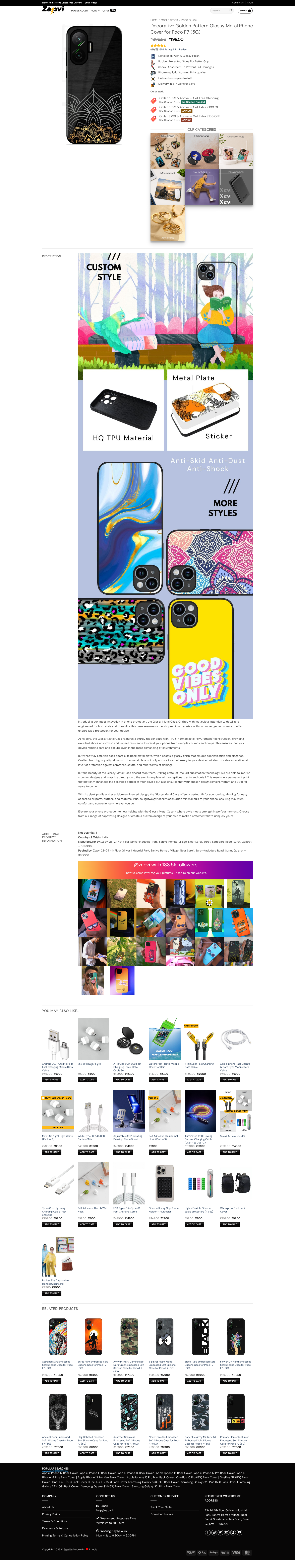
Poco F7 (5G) (188, 20)
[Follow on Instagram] (214, 1532)
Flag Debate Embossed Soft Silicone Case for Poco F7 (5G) (93, 1440)
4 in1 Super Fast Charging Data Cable (199, 1065)
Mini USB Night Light (89, 1064)
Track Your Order (161, 1507)
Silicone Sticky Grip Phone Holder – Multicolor (164, 1210)
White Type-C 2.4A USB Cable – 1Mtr (91, 1137)
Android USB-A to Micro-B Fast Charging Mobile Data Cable (57, 1067)
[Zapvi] (53, 11)
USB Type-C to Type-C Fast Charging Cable (126, 1210)
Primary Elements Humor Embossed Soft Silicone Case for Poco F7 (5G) (234, 1440)
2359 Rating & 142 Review (172, 49)
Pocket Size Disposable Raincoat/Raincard (55, 1282)
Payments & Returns (55, 1528)
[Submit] (231, 11)
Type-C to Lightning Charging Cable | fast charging (54, 1212)
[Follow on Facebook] (208, 1532)
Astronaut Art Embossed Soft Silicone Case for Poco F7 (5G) (57, 1365)
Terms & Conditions (54, 1521)
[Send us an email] (227, 1532)
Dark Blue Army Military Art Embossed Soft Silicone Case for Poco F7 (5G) (200, 1440)
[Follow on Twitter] (220, 1532)
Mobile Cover (79, 10)
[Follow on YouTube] (239, 1532)
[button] (245, 10)
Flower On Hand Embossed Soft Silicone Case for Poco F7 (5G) (235, 1365)
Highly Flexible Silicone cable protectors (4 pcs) (199, 1210)
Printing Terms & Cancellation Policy (65, 1535)
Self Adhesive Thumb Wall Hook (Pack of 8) (163, 1137)
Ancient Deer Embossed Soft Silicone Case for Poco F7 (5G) (57, 1440)
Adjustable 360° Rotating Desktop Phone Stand (127, 1137)
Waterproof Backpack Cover (232, 1210)
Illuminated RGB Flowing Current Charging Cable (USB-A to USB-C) (198, 1139)
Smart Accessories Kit (232, 1136)
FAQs (250, 2)
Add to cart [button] (52, 1079)
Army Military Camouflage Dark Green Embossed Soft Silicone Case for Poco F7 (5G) (128, 1366)
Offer (106, 10)
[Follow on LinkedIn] (233, 1532)
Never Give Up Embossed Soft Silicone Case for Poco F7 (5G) (164, 1440)
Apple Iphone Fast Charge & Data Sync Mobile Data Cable (235, 1067)
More (94, 10)
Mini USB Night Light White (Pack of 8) (57, 1137)
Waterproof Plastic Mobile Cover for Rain (164, 1065)
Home (154, 20)
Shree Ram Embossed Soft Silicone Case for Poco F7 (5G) (93, 1365)
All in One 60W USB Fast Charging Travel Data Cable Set (127, 1067)
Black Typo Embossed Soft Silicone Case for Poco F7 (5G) (200, 1365)
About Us (48, 1507)
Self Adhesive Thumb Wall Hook (92, 1210)
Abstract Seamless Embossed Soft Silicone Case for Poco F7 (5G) (126, 1440)
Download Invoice (162, 1514)
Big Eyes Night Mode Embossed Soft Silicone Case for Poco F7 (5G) (162, 1365)
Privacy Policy (51, 1514)
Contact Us (238, 2)
